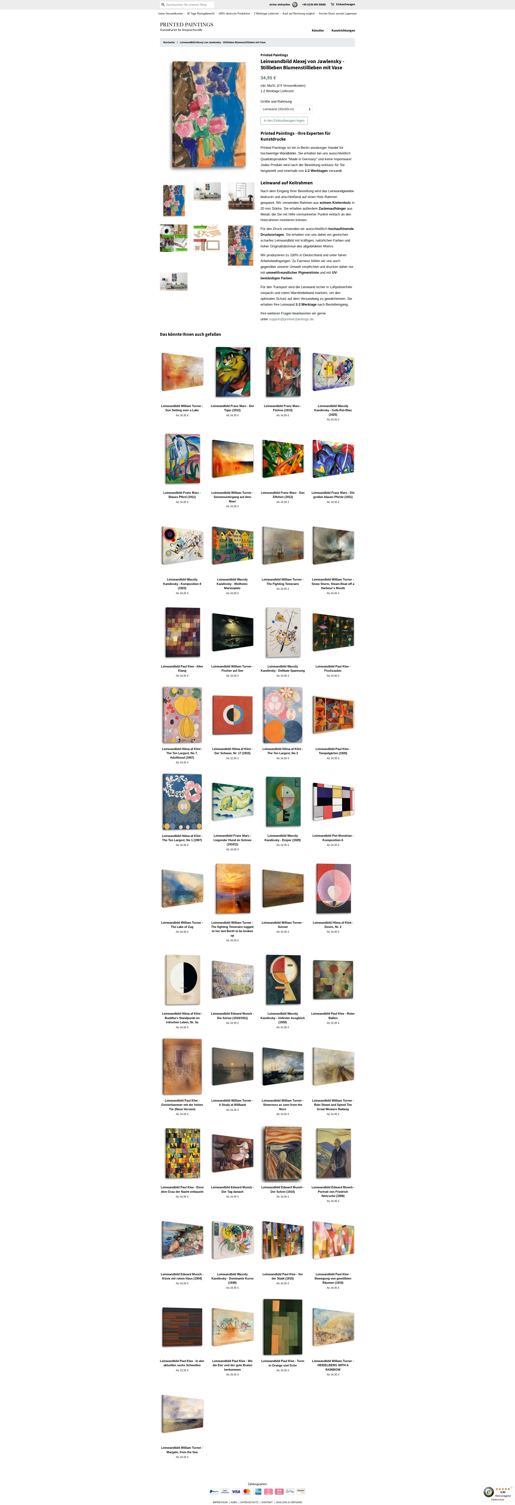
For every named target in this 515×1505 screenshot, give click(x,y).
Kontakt (267, 1502)
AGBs (234, 1502)
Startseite (169, 42)
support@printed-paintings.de (291, 319)
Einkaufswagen (345, 4)
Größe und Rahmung (276, 101)
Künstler (318, 30)
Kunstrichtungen (343, 30)
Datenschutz (249, 1502)
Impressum (220, 1502)
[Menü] (511, 1488)
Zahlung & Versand (289, 1502)
